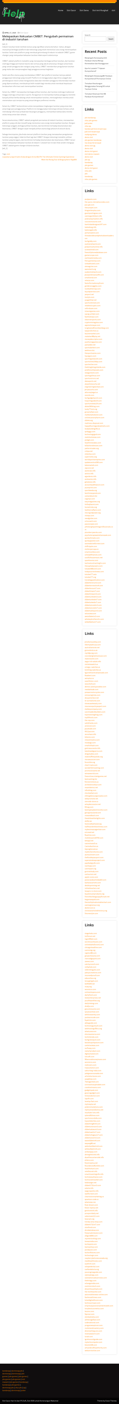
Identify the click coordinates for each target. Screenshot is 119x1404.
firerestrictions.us (92, 782)
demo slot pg (90, 145)
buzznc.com (89, 1311)
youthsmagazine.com (93, 342)
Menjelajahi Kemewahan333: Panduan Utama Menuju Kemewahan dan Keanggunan (96, 61)
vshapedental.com (92, 1266)
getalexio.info (90, 482)
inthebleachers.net (92, 888)
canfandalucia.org (92, 1269)
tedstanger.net (90, 1182)
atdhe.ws (88, 821)
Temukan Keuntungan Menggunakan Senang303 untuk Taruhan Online (97, 86)
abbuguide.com (91, 1023)
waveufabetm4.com (92, 1140)
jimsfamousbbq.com (93, 642)
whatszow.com (90, 1031)
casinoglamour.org (92, 905)
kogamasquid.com (92, 899)
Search (87, 35)
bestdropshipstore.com (94, 1042)
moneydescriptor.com (93, 339)
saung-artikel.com (92, 314)
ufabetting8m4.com (92, 1124)
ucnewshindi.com (91, 249)
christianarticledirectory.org (96, 910)
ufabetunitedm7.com (93, 599)
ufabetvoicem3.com (92, 1138)
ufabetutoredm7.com (93, 608)
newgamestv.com (92, 373)
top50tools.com (91, 717)
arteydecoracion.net (93, 804)
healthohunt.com (92, 1168)
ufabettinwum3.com (93, 594)
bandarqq (89, 162)
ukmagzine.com (91, 266)
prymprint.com (91, 487)
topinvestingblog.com (93, 714)
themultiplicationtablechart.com (98, 902)
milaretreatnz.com (92, 740)
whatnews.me (90, 1202)
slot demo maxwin (92, 154)
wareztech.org (90, 269)
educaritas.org (90, 978)
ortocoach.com (91, 521)
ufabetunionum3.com (93, 1126)
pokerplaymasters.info (94, 219)
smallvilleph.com (92, 745)
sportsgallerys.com (92, 375)
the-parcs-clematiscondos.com (97, 202)
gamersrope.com (91, 255)
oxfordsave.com (91, 308)
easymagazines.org (92, 501)
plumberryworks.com (93, 532)
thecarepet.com (91, 207)
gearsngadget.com (92, 1093)
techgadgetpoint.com (93, 398)
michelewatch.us (91, 664)
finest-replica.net (91, 1208)
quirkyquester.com (92, 541)
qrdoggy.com (90, 431)
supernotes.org (91, 457)
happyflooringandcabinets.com (97, 426)
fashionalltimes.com (93, 1297)
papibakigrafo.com (92, 863)
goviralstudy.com (91, 871)
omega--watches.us (92, 667)
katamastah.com (91, 465)
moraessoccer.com (92, 759)
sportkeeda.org (91, 490)
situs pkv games (91, 120)
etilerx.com (89, 1160)
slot (113, 10)
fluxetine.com (90, 835)
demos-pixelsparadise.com (95, 686)
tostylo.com (89, 297)
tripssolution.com (92, 1068)
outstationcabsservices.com (96, 1278)
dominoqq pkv (17, 1371)
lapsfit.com (89, 1098)
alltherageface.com (92, 1319)
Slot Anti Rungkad (100, 10)
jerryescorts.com (91, 389)
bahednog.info (90, 227)
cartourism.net (90, 874)
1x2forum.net (90, 936)
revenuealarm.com (92, 1333)
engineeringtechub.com (94, 387)
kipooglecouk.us (91, 849)
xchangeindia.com (92, 1283)
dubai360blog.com (92, 406)
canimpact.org (90, 868)
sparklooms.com (91, 560)
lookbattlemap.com (93, 289)
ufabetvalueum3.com (93, 1129)
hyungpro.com (90, 356)
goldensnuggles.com (93, 286)
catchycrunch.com (92, 964)
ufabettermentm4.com (94, 585)
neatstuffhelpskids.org (94, 756)
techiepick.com (91, 1244)
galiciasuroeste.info (92, 748)
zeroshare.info (90, 734)
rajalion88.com (90, 953)
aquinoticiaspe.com (92, 325)
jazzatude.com (90, 728)
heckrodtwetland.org (93, 824)
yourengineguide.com (93, 1272)
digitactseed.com (91, 1054)
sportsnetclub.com (92, 303)
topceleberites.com (92, 1121)
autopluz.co (89, 678)
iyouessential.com (92, 1012)
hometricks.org (91, 507)
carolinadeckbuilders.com (95, 712)
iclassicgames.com (92, 311)
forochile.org (90, 762)
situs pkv (88, 171)
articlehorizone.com (93, 1076)
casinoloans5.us (91, 843)
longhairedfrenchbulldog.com (97, 328)
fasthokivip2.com (91, 317)
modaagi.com (90, 742)
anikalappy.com (91, 1152)
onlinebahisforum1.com (94, 944)
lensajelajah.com (91, 981)
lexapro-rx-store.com (93, 891)
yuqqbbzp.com (90, 1079)
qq (24, 1387)
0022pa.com (89, 731)
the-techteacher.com (93, 1291)
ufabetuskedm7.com (93, 602)
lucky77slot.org (91, 409)
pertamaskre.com (92, 233)
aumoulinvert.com (92, 854)
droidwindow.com (92, 1230)
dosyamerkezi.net (92, 698)
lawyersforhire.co (91, 331)
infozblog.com (90, 790)
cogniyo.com (90, 499)
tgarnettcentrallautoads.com (96, 672)
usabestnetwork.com (93, 272)
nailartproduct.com (92, 1051)
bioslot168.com (91, 1345)
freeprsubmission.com (93, 1233)
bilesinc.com (90, 737)
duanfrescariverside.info (94, 1157)
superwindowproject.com (95, 860)
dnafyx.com (89, 1006)
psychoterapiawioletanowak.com (98, 535)
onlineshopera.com (92, 992)
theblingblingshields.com (95, 367)
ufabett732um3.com (93, 1185)
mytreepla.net (90, 1104)
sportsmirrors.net (92, 378)
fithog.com (89, 807)
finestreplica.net (91, 1163)
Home (60, 10)
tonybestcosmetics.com (94, 1308)
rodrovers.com (90, 1065)
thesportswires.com (93, 353)
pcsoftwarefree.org (92, 1000)
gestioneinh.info (91, 1210)
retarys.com (89, 280)
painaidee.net (90, 345)
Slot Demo (84, 10)
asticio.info (89, 473)
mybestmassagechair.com (95, 829)
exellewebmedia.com (93, 258)
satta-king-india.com (93, 1070)
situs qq (88, 126)
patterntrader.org (92, 448)
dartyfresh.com (91, 995)
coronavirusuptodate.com (95, 1084)
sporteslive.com (91, 364)
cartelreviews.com (92, 1045)
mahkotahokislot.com (93, 415)
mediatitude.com (91, 689)
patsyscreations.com (93, 972)
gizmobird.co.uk (91, 650)
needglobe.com (91, 518)
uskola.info (89, 1188)
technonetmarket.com (94, 1180)
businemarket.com (92, 333)
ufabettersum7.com (92, 588)
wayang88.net (90, 1143)
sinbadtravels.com (92, 263)
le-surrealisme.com (92, 700)
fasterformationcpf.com (94, 283)
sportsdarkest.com (92, 347)
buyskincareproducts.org (94, 894)
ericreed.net (89, 832)
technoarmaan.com (92, 1303)
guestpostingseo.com (93, 213)
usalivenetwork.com (93, 244)
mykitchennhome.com (94, 852)
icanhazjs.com (90, 866)
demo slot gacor (91, 151)
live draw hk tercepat (93, 143)
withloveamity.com (92, 1014)
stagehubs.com (91, 933)
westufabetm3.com (92, 616)
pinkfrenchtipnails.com (94, 370)
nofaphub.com (90, 967)
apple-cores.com (91, 877)
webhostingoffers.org (93, 1028)
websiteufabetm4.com (93, 1146)
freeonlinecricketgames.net (96, 776)
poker (23, 1390)
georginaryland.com (93, 812)
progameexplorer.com (93, 1325)
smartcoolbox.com (92, 552)
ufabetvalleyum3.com (93, 610)
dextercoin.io (90, 908)
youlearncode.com (92, 1017)
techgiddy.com (90, 241)
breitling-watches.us (93, 670)
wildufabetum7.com (93, 622)
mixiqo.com (89, 515)
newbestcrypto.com (92, 305)
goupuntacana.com (92, 956)
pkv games (89, 165)
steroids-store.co (91, 801)
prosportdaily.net (92, 1213)
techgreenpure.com (92, 1040)
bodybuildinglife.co (92, 429)
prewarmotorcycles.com (94, 692)
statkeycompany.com (93, 709)
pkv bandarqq (90, 117)
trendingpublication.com (95, 580)
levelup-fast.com (91, 1101)
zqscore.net (89, 468)
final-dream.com (91, 1205)
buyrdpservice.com (92, 291)
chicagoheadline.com (93, 947)
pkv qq (87, 159)
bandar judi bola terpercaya (95, 129)
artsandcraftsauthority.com (96, 1347)
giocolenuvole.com (92, 1009)
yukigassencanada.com (94, 1073)
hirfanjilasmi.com (92, 504)
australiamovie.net (92, 647)
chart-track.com (91, 765)
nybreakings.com (91, 1275)
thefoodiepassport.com (94, 857)
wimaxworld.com (91, 773)
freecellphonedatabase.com (96, 252)
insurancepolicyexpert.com (95, 706)
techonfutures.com (92, 1252)
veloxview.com (90, 613)
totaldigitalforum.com (94, 1300)
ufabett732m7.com (92, 1224)
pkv (86, 173)
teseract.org (89, 1219)
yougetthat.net (91, 300)
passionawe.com (91, 524)
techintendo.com (91, 1037)
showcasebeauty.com (93, 703)
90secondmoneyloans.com (95, 1059)
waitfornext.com (91, 1194)
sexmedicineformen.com (94, 543)
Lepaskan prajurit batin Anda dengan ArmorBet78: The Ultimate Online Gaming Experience (38, 157)
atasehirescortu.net (92, 384)
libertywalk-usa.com (93, 644)
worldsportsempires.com (95, 459)
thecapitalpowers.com (93, 566)
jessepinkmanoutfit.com (94, 275)
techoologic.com (91, 1255)
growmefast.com (91, 412)
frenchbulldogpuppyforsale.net (97, 896)
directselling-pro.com (93, 1331)
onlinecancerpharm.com (94, 417)
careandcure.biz (91, 496)
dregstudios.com (91, 754)
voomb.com (89, 395)
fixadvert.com (90, 675)
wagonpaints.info (92, 1191)
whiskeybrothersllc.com (94, 619)
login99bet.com (91, 939)
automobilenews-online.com (96, 1294)
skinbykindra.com (92, 1317)
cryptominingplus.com (94, 322)
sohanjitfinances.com (93, 555)
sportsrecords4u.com (93, 1118)
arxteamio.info (90, 479)
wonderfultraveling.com (94, 768)
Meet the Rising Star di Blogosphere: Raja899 (59, 159)
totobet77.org (90, 577)
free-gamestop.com (92, 261)
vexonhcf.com (90, 684)
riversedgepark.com (93, 958)
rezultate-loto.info (92, 1112)
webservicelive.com (92, 1350)
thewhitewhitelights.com (95, 818)
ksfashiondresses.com (93, 445)
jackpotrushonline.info (94, 247)
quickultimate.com (92, 538)
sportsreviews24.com (93, 403)
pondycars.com (91, 1250)
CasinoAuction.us (91, 846)
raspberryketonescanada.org (96, 1258)
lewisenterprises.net (93, 998)
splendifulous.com (92, 1115)
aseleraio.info (90, 471)
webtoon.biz (89, 350)
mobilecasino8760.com (94, 838)
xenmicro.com (90, 989)
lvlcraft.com (89, 1056)
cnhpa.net (89, 451)
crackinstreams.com (93, 1087)
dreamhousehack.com (93, 1289)
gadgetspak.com (91, 1090)
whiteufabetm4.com (93, 1149)
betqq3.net (89, 840)
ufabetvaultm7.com (92, 1132)
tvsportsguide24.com (93, 401)
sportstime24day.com (93, 361)
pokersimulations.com (94, 1107)
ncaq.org (88, 986)
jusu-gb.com (89, 205)
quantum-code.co (92, 1199)
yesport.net (89, 294)
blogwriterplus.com (92, 210)
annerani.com (90, 726)
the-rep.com (89, 720)
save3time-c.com (91, 681)
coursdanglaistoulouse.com (96, 656)
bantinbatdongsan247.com (95, 224)
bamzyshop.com (91, 1247)
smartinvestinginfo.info (94, 1174)
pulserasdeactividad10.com (95, 880)
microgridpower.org (93, 513)
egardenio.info (90, 476)
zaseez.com (89, 961)
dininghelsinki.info (92, 1154)
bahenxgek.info (91, 230)
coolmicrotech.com (92, 1286)
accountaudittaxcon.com (94, 485)
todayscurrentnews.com (94, 571)
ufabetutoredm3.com (93, 605)
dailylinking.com (91, 1003)
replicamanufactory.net (94, 1110)
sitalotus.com (90, 454)
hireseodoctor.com (92, 1096)
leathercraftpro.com (93, 510)
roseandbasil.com (92, 815)
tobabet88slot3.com (93, 569)
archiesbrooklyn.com (93, 784)
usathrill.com (90, 1264)
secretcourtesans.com (93, 942)
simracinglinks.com (92, 695)
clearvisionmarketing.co (94, 1196)
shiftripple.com (91, 546)
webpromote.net (91, 798)
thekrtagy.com (90, 1280)
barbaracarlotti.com (93, 882)
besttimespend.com (93, 493)
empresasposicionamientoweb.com (99, 1305)
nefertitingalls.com (92, 970)
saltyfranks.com (91, 723)
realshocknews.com (92, 437)
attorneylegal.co (91, 392)
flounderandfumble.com (94, 1166)
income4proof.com (92, 975)
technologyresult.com (93, 1026)
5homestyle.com (91, 913)
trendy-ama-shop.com (93, 1222)
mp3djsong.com (91, 653)
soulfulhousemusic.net (94, 557)
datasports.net (90, 381)
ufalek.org (89, 420)
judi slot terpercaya (92, 131)
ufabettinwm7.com (92, 591)
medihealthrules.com (93, 1261)
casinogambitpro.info (93, 216)
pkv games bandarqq (93, 140)
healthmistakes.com (93, 443)
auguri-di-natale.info (93, 661)
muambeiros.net (91, 787)
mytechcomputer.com (93, 1342)
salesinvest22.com (92, 1216)
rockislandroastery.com (94, 1328)
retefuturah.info (91, 1171)
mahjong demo (91, 134)
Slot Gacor (71, 10)
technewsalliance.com (93, 1177)
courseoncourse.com (93, 221)
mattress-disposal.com (94, 423)
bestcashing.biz (91, 779)
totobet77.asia (90, 574)
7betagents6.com (92, 1082)
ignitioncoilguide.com (93, 1339)
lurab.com (89, 1336)
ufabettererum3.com (93, 583)
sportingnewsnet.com (93, 359)
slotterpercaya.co (92, 549)
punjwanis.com (90, 199)
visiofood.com (90, 1227)
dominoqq (6, 1373)
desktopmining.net (92, 885)
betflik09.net (90, 984)
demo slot (89, 137)
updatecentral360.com (94, 462)
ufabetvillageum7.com (94, 1135)
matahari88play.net (92, 336)
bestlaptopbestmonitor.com (96, 810)
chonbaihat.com (91, 793)
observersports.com (93, 319)
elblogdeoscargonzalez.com (96, 796)
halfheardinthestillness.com (96, 826)
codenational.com (92, 1322)
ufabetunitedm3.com (93, 596)
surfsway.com (90, 1048)
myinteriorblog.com (93, 1238)
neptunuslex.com (91, 658)
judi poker (89, 123)
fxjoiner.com (89, 1314)
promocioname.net (92, 770)
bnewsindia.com (91, 1241)
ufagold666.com (91, 1236)
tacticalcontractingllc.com (95, 563)
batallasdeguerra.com (93, 751)
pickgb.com (89, 440)
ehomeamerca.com (92, 1034)
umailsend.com (91, 277)
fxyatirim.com (90, 1020)
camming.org (90, 950)
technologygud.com (93, 434)
